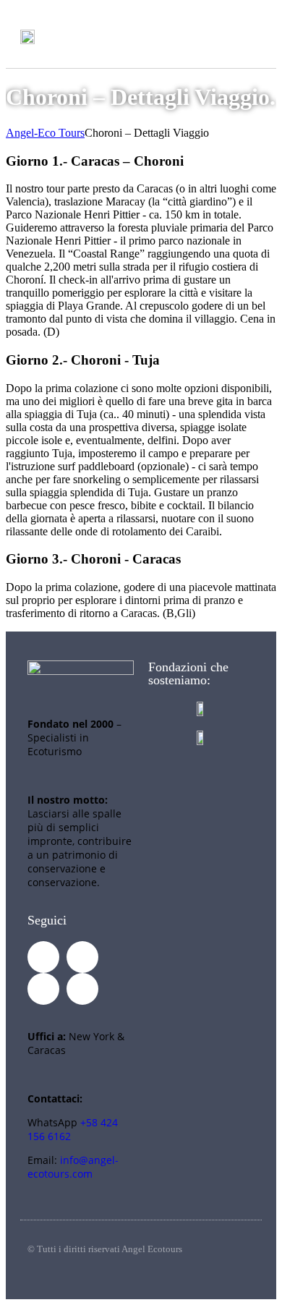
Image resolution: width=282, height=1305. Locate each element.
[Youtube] (43, 989)
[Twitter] (82, 957)
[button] (248, 36)
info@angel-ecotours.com (73, 1167)
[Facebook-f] (43, 957)
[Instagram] (82, 989)
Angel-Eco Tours (45, 133)
